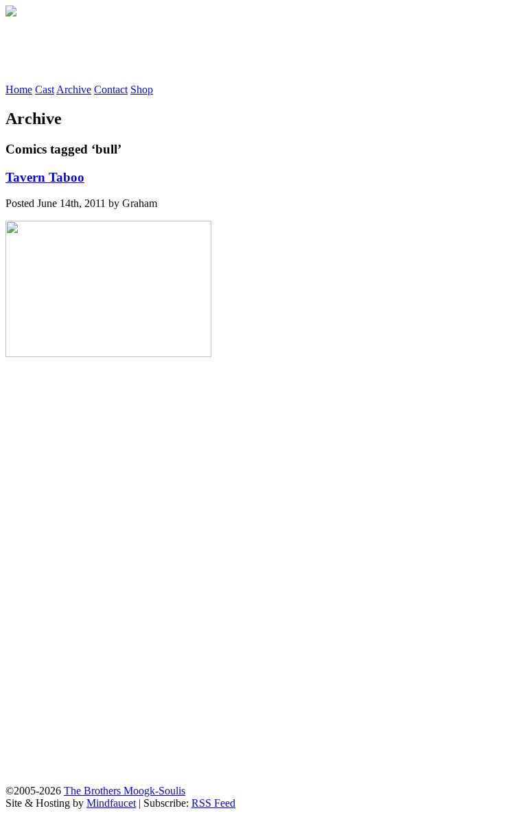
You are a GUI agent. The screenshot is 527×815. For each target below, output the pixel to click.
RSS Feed (213, 803)
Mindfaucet (111, 803)
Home (18, 89)
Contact (111, 89)
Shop (141, 89)
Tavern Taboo (44, 177)
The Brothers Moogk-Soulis (124, 790)
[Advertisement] (255, 50)
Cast (44, 89)
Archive (73, 89)
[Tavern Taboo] (108, 353)
